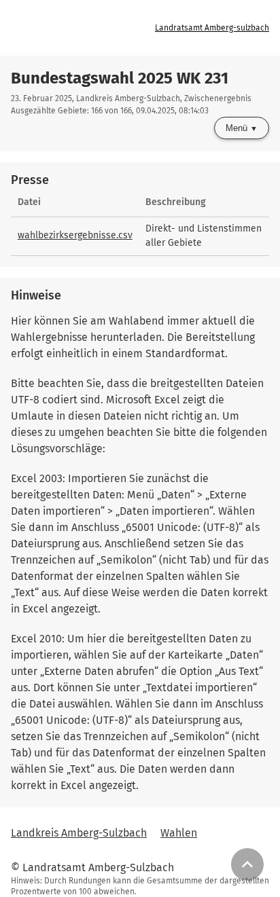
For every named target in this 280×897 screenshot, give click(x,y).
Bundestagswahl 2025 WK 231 (119, 78)
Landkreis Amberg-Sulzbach (79, 832)
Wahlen (178, 832)
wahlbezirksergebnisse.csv (75, 235)
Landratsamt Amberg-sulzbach (212, 28)
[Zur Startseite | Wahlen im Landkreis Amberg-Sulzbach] (78, 28)
